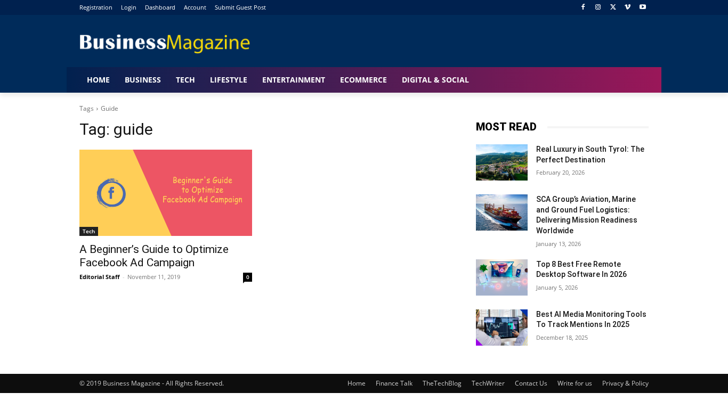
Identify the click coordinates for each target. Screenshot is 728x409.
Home (356, 383)
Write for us (574, 383)
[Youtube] (642, 8)
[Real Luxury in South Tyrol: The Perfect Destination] (502, 162)
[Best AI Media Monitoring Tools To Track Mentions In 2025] (502, 327)
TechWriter (488, 383)
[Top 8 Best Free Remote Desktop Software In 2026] (502, 277)
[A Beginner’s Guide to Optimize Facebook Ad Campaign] (165, 193)
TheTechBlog (442, 383)
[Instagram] (598, 8)
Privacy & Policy (625, 383)
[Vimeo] (627, 8)
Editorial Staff (99, 277)
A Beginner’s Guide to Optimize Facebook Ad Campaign (154, 256)
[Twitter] (613, 8)
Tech (89, 231)
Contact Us (531, 383)
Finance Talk (394, 383)
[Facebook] (583, 8)
